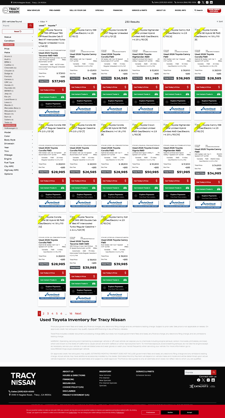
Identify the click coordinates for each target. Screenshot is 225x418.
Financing (68, 379)
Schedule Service (143, 375)
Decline (170, 412)
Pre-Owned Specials (108, 383)
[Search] (30, 25)
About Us (68, 371)
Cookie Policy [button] (73, 412)
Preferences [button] (120, 412)
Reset (17, 31)
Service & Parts (145, 371)
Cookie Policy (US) (73, 387)
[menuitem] (18, 44)
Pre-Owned (104, 378)
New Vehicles (105, 375)
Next (78, 313)
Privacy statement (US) (76, 395)
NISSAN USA (69, 383)
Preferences (150, 412)
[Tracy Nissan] (11, 10)
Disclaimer (69, 391)
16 (70, 313)
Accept (189, 412)
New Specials (105, 380)
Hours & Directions (74, 375)
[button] (33, 10)
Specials (103, 385)
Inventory (105, 371)
